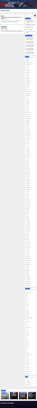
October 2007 (28, 285)
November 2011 (28, 204)
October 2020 (28, 72)
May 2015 (27, 145)
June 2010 (27, 235)
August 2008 (28, 266)
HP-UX (27, 319)
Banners (33, 406)
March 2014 (27, 166)
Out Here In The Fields (7, 403)
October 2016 (28, 120)
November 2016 (28, 118)
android (27, 298)
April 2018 (27, 99)
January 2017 (28, 114)
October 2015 (28, 137)
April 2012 (27, 197)
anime (27, 300)
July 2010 (27, 233)
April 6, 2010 (3, 29)
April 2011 (27, 216)
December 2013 (28, 172)
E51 (26, 308)
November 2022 (28, 62)
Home (28, 406)
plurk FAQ (35, 406)
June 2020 (27, 74)
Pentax (27, 340)
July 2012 (27, 191)
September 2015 (28, 139)
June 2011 (27, 212)
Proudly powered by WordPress (4, 406)
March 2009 (27, 252)
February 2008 (28, 277)
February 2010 (28, 241)
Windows (27, 373)
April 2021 (27, 68)
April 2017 (27, 110)
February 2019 (28, 91)
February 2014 (28, 168)
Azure (27, 302)
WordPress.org (28, 384)
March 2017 (27, 112)
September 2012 (28, 187)
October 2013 (28, 174)
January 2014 (28, 170)
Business (27, 304)
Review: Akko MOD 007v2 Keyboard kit (22, 395)
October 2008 (28, 262)
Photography (28, 342)
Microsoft (27, 333)
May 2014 (27, 162)
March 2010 (27, 239)
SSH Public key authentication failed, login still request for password (30, 39)
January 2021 (28, 70)
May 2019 (27, 89)
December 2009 (28, 243)
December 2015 (28, 133)
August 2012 (27, 189)
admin (27, 294)
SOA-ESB (27, 356)
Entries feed (27, 380)
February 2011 (28, 220)
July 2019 (27, 85)
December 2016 (28, 116)
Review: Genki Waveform (29, 29)
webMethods (28, 371)
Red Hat (27, 344)
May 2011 (27, 214)
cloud (27, 306)
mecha (27, 331)
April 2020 (27, 76)
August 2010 (27, 231)
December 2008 (28, 258)
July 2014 (27, 158)
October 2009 (28, 245)
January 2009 (28, 256)
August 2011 (27, 208)
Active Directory (28, 292)
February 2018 (28, 101)
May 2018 (27, 97)
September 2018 (28, 95)
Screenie (27, 352)
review (27, 346)
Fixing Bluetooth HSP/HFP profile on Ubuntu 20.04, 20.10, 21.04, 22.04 (30, 42)
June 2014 (27, 160)
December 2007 (28, 281)
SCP (26, 350)
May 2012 (27, 195)
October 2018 (28, 93)
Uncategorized (28, 367)
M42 (26, 329)
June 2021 (27, 66)
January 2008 (28, 279)
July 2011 (27, 210)
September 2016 (28, 122)
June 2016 (27, 124)
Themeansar (14, 406)
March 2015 (27, 147)
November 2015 (28, 135)
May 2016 (27, 126)
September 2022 (28, 64)
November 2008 (28, 260)
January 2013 (28, 181)
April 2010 (27, 237)
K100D (27, 325)
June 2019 (27, 87)
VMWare (27, 369)
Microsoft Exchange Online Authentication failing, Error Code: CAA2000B (31, 21)
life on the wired (28, 327)
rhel (26, 348)
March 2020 (27, 78)
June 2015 (27, 143)
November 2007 (28, 283)
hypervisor (27, 321)
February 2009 (28, 254)
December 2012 (28, 183)
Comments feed (28, 382)
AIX (26, 296)
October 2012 (28, 185)
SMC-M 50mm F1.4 (28, 354)
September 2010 (28, 229)
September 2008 (28, 264)
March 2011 (27, 218)
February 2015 (28, 149)
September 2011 (28, 206)
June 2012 (27, 193)
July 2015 (27, 141)
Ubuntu (27, 365)
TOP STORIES (28, 363)
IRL (26, 323)
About (30, 406)
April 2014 (27, 164)
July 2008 (27, 268)
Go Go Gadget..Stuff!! (29, 317)
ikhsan (7, 29)
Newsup (11, 406)
